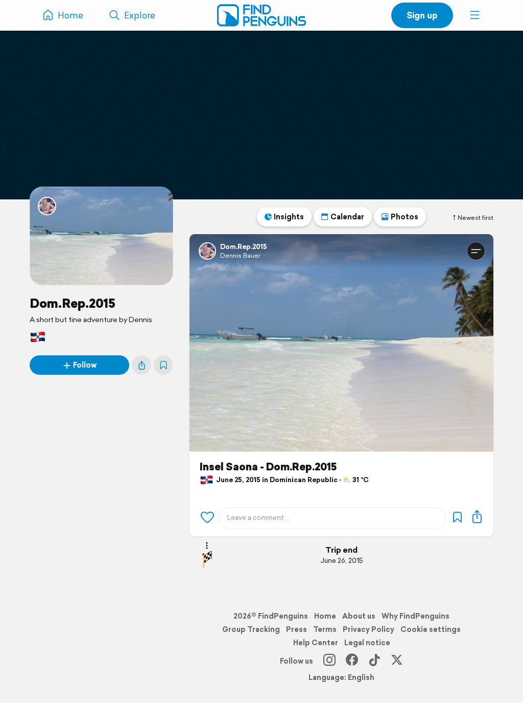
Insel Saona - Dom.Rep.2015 (268, 467)
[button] (475, 15)
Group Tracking (251, 629)
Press (296, 629)
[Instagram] (329, 661)
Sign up (422, 15)
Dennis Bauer (240, 255)
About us (358, 616)
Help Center (315, 643)
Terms (325, 629)
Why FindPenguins (415, 616)
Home (325, 616)
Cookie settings (430, 629)
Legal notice (367, 643)
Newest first (475, 218)
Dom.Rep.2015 (72, 303)
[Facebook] (352, 661)
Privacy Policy (368, 629)
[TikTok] (374, 661)
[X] (397, 661)
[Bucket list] (163, 365)
